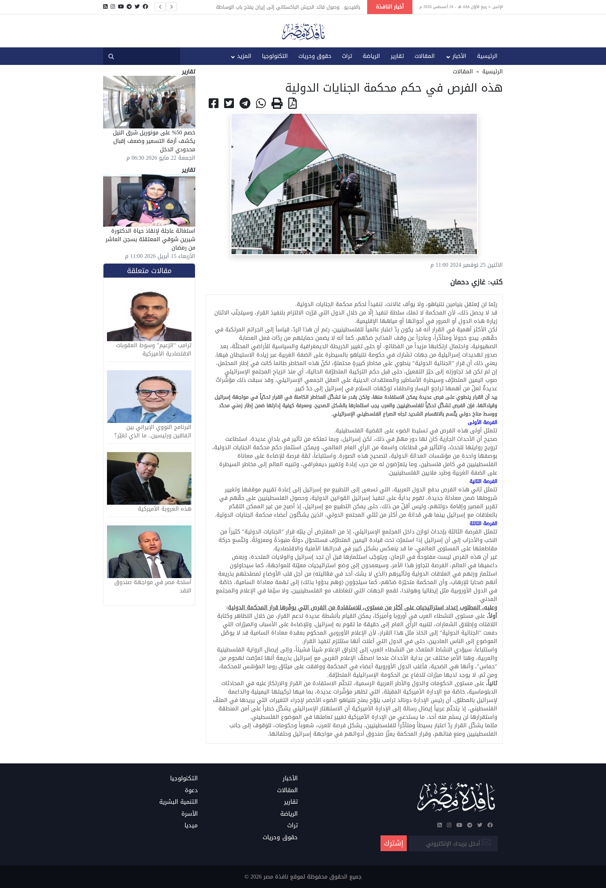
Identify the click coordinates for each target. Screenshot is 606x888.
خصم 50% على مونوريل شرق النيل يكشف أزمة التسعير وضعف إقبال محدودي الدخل (154, 141)
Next (171, 6)
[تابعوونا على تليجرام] (129, 7)
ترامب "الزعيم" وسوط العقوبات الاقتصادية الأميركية (153, 349)
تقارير (397, 56)
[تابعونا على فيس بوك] (145, 7)
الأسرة (189, 814)
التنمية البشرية (178, 802)
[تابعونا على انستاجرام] (112, 7)
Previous (160, 6)
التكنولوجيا (275, 56)
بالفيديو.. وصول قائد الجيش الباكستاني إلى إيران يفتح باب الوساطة (288, 7)
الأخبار (459, 56)
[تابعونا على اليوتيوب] (121, 7)
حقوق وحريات (314, 56)
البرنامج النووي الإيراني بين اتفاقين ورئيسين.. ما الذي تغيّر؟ (152, 431)
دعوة (191, 790)
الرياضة (371, 56)
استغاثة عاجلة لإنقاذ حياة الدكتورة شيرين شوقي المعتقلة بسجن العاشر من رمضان (150, 239)
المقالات (425, 56)
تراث (347, 56)
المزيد (244, 56)
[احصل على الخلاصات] (105, 7)
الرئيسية (487, 56)
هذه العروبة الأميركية (164, 509)
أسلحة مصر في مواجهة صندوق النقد (152, 586)
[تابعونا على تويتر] (137, 7)
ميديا (191, 825)
